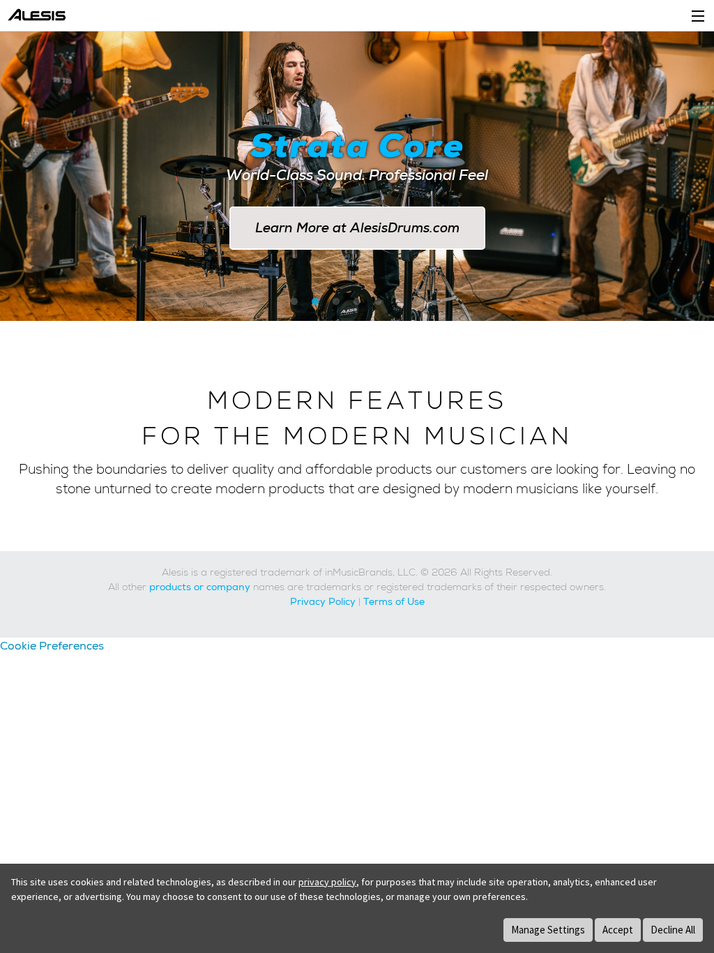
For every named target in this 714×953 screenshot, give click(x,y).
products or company (199, 586)
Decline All (673, 929)
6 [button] (399, 302)
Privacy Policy (323, 601)
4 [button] (357, 302)
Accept (617, 929)
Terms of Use (394, 601)
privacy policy (327, 882)
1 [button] (294, 302)
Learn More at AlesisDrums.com (357, 228)
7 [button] (420, 302)
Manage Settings (548, 929)
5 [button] (378, 302)
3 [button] (336, 302)
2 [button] (315, 302)
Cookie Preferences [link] (52, 645)
